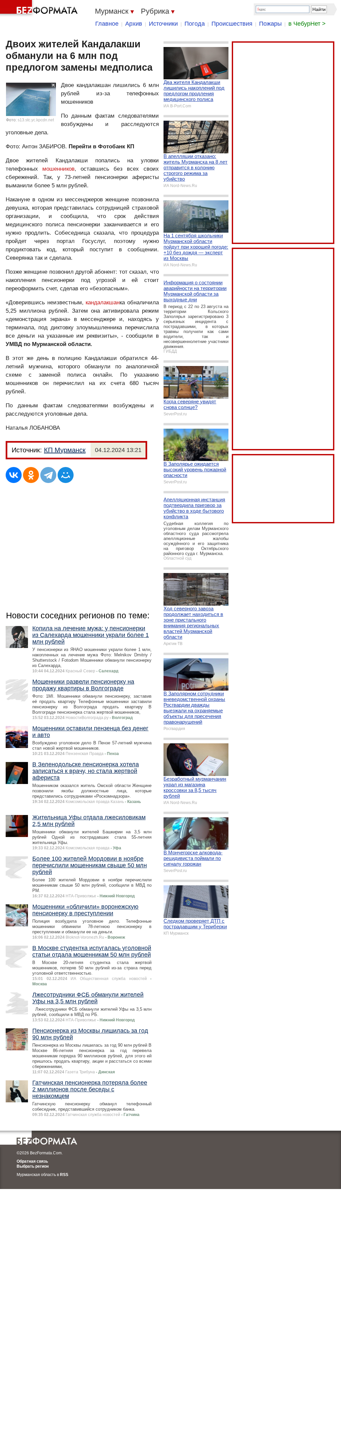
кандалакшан (103, 302)
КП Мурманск (65, 450)
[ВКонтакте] (14, 475)
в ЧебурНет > (307, 23)
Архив (133, 23)
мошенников (58, 169)
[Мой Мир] (66, 475)
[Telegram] (48, 475)
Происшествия (231, 23)
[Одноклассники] (31, 475)
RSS (64, 1174)
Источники (163, 23)
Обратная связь (32, 1161)
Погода (194, 23)
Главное (107, 23)
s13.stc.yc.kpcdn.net (36, 120)
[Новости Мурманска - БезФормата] (40, 8)
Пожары (270, 23)
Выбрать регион (33, 1166)
